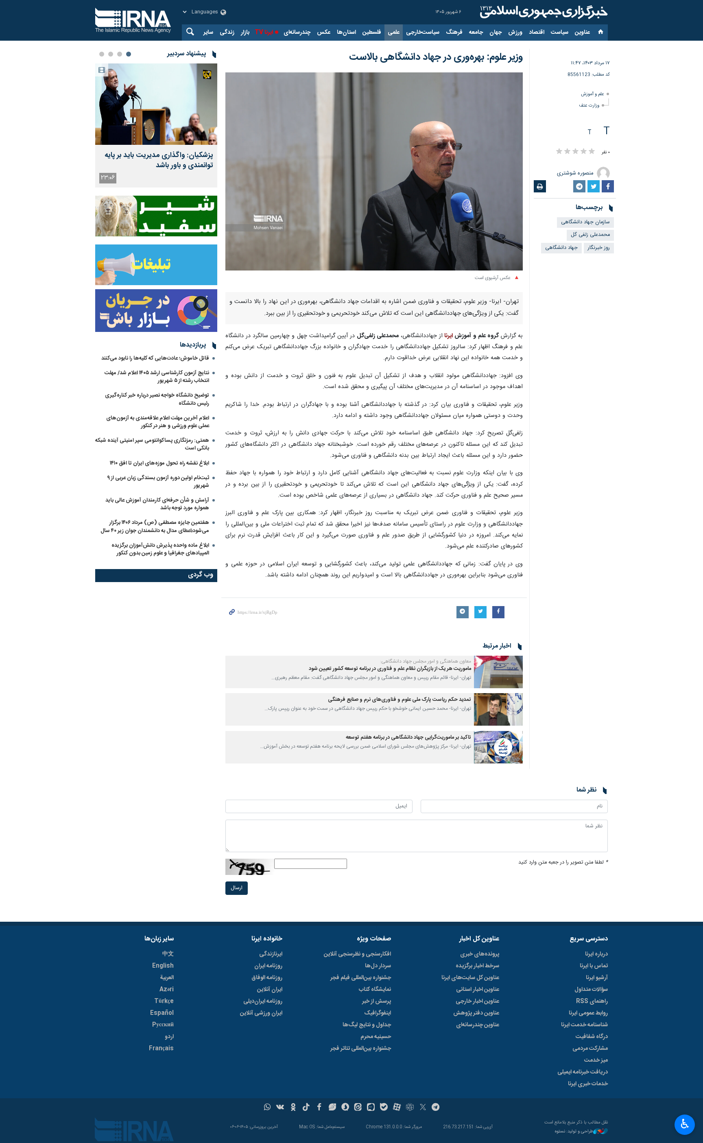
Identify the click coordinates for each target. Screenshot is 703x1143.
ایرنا (543, 12)
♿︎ (685, 1124)
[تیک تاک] (306, 1108)
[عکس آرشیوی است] (374, 171)
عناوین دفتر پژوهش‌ (476, 1013)
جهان (495, 32)
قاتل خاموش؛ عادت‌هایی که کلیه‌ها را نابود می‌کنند (155, 358)
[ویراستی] (332, 1108)
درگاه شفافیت (592, 1037)
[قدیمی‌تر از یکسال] (498, 672)
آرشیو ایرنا (597, 978)
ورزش (515, 32)
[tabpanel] (156, 125)
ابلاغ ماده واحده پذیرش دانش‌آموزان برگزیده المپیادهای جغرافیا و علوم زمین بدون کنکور (160, 549)
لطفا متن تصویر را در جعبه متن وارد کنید (563, 862)
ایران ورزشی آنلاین (261, 1013)
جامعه (476, 32)
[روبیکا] (409, 1108)
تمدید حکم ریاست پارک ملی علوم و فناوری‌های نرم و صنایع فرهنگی (399, 700)
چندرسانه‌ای (297, 32)
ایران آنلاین (269, 990)
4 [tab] (101, 54)
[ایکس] (422, 1108)
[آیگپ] (370, 1108)
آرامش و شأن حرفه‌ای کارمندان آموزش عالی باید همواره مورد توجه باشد (157, 504)
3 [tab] (110, 54)
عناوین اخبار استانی (477, 990)
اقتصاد (536, 32)
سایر (208, 32)
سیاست (559, 32)
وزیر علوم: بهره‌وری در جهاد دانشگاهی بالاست (436, 57)
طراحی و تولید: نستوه (574, 1131)
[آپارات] (396, 1108)
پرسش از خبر (376, 1001)
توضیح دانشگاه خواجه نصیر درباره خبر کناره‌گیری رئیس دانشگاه (157, 399)
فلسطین (371, 32)
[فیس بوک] (319, 1108)
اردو (169, 1037)
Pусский (163, 1025)
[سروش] (345, 1108)
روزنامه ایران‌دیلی (262, 1001)
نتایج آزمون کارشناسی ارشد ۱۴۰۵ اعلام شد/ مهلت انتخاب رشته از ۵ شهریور (157, 377)
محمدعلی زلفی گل (590, 235)
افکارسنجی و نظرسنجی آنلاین (357, 954)
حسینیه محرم (375, 1037)
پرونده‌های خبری (479, 954)
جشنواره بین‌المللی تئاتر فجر (360, 1049)
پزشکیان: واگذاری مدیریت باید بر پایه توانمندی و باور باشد (159, 161)
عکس (323, 32)
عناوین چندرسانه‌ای (477, 1025)
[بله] (383, 1108)
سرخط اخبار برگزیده (477, 966)
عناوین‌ (582, 32)
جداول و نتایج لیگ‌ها (367, 1025)
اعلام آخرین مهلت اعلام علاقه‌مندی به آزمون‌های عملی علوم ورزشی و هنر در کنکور (157, 422)
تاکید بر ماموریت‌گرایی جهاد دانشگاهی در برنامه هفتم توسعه (408, 737)
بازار (245, 32)
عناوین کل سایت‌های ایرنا (470, 978)
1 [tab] (128, 54)
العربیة (167, 978)
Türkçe (164, 1001)
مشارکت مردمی (590, 1049)
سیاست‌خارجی (422, 32)
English (163, 966)
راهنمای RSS (592, 1001)
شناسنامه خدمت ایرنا (584, 1025)
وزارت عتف (589, 105)
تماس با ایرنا (594, 966)
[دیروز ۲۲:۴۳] (156, 104)
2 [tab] (119, 54)
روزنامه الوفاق (266, 978)
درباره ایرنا (596, 954)
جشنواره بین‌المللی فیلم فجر (360, 978)
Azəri (166, 990)
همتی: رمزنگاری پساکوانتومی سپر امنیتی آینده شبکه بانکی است (152, 444)
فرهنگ (454, 32)
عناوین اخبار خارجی (477, 1001)
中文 (168, 954)
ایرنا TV (264, 32)
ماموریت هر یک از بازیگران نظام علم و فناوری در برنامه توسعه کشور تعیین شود (390, 669)
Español (162, 1013)
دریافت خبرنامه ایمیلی (582, 1072)
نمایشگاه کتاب (375, 990)
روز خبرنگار (599, 248)
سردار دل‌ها (378, 966)
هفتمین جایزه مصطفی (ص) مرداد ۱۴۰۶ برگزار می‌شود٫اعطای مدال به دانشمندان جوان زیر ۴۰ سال (154, 526)
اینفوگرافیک (377, 1013)
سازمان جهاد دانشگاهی (585, 222)
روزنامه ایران (268, 966)
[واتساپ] (267, 1108)
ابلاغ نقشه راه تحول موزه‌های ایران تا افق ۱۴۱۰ (159, 463)
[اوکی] (293, 1108)
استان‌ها (346, 32)
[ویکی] (280, 1108)
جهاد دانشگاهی (561, 248)
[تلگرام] (435, 1108)
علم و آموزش (592, 94)
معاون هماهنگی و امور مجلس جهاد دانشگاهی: (425, 661)
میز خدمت (596, 1060)
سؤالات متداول (591, 990)
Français (161, 1049)
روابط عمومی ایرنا (588, 1013)
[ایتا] (358, 1108)
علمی (394, 32)
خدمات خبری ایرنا (588, 1084)
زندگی (227, 32)
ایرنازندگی (270, 954)
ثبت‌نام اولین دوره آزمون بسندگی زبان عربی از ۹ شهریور (158, 481)
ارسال (236, 888)
